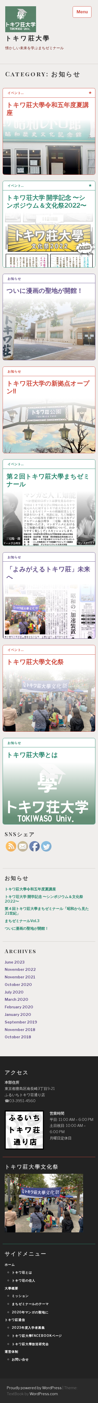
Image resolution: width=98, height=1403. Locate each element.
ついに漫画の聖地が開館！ (45, 290)
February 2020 (19, 1007)
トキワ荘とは (22, 1272)
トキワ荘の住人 (23, 1280)
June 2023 (15, 962)
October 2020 (18, 984)
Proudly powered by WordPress (34, 1388)
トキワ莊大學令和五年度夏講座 (48, 108)
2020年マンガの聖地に (30, 1312)
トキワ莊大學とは (32, 755)
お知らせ (14, 279)
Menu (82, 11)
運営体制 (11, 1352)
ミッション (20, 1296)
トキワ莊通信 (15, 1320)
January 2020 (18, 1014)
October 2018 (18, 1037)
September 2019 (21, 1022)
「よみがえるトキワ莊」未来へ (48, 573)
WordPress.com (44, 1394)
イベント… (16, 93)
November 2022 (20, 969)
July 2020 (14, 992)
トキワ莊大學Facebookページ (37, 1336)
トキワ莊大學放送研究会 (30, 1344)
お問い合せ (20, 1359)
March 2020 (16, 999)
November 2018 (20, 1029)
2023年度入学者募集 (28, 1328)
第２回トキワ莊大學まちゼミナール (48, 480)
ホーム (10, 1265)
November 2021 (20, 977)
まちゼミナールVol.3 (22, 920)
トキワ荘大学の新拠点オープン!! (48, 387)
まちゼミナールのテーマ (30, 1304)
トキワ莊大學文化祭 (35, 662)
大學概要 (11, 1288)
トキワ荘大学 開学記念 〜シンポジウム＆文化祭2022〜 (47, 201)
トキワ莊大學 (27, 37)
